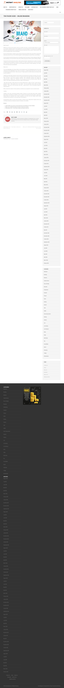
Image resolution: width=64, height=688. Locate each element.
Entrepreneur (46, 289)
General (45, 304)
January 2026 (46, 91)
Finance (45, 295)
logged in (9, 138)
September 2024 (46, 136)
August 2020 (46, 245)
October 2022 (46, 199)
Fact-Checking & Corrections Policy (47, 7)
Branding (45, 274)
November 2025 (46, 97)
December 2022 (46, 193)
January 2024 (46, 157)
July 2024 (45, 142)
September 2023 (46, 166)
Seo (44, 341)
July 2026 (5, 481)
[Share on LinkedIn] (12, 112)
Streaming (45, 350)
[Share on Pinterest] (17, 112)
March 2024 (46, 154)
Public (4, 452)
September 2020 (46, 242)
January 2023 (46, 190)
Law (44, 322)
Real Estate (5, 455)
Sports (45, 347)
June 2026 (45, 76)
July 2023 (45, 172)
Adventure (45, 271)
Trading (45, 353)
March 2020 (46, 260)
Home (57, 7)
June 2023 (45, 175)
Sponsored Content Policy (11, 9)
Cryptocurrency (46, 280)
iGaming (45, 316)
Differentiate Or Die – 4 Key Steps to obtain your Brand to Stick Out (17, 108)
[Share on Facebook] (7, 112)
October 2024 (46, 133)
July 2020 (45, 248)
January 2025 (46, 124)
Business (45, 277)
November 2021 (46, 223)
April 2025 (45, 115)
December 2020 (6, 641)
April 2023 (45, 181)
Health (45, 310)
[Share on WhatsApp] (14, 112)
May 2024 (45, 148)
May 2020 (45, 254)
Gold (45, 307)
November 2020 (6, 644)
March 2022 (46, 217)
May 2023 (45, 178)
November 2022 (46, 196)
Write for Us (30, 9)
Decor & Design (46, 283)
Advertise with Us (12, 7)
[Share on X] (10, 112)
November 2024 (46, 130)
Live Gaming (6, 443)
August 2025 (46, 103)
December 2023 (46, 160)
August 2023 (46, 169)
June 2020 (45, 251)
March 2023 (46, 184)
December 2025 (46, 94)
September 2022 (46, 202)
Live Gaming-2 (6, 446)
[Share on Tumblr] (22, 112)
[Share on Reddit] (19, 112)
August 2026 (6, 478)
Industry (45, 319)
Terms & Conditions (22, 9)
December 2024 (46, 127)
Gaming (45, 301)
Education (45, 286)
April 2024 (45, 151)
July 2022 (45, 208)
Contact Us (20, 7)
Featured (45, 292)
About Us (5, 7)
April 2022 (45, 214)
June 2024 (45, 145)
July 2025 (45, 106)
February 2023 (46, 187)
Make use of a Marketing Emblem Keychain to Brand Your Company (17, 106)
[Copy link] (26, 112)
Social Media (46, 344)
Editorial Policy (35, 7)
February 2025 (46, 121)
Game (45, 298)
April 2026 (45, 82)
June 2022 (45, 211)
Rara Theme (50, 685)
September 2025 (46, 100)
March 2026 (46, 85)
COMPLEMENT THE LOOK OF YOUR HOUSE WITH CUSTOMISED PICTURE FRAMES (20, 105)
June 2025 (45, 109)
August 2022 (46, 205)
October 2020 (6, 647)
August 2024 (46, 139)
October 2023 (46, 163)
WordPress (58, 685)
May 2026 (45, 79)
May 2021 (5, 638)
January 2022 (46, 220)
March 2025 (46, 118)
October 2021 (6, 635)
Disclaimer (27, 7)
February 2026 (46, 88)
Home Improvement (47, 313)
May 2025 (45, 112)
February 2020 (46, 263)
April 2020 (45, 257)
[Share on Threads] (24, 112)
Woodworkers (46, 356)
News (4, 449)
